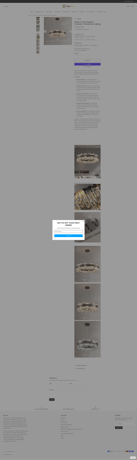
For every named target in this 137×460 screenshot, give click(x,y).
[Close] (83, 221)
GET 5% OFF (68, 235)
